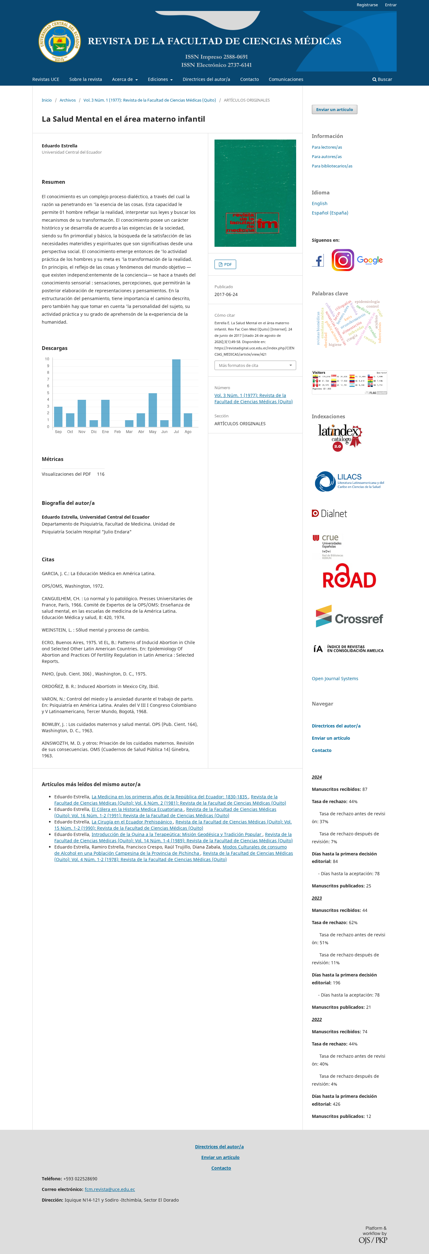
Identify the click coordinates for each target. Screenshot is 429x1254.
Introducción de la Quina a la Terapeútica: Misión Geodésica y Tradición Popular (177, 834)
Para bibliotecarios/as (332, 166)
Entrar (391, 5)
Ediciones (158, 79)
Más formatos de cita (238, 365)
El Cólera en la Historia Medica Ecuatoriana (138, 809)
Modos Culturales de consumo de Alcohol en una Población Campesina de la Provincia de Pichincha (170, 850)
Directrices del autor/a (206, 79)
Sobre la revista (85, 79)
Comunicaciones (286, 79)
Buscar (384, 79)
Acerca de (123, 79)
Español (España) (330, 213)
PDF (227, 264)
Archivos (68, 100)
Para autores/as (327, 156)
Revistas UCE (45, 79)
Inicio (47, 100)
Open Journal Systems (335, 678)
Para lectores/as (327, 147)
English (320, 203)
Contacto (249, 79)
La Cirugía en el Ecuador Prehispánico (132, 822)
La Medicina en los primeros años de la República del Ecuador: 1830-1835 (170, 797)
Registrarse (367, 5)
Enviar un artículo (334, 109)
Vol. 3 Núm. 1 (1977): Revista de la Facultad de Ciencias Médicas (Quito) (150, 100)
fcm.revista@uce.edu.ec (110, 1189)
